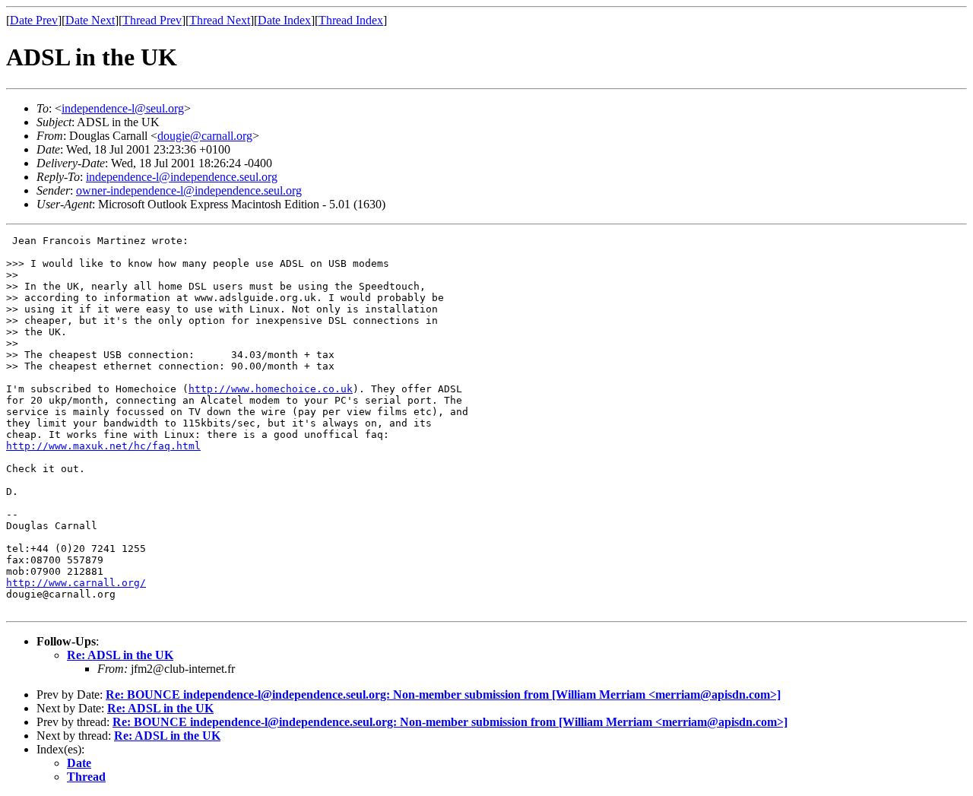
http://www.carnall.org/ (76, 582)
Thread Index (351, 20)
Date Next (90, 20)
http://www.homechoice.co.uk (271, 389)
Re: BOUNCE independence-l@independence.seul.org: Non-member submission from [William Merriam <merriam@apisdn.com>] (443, 694)
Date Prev (34, 20)
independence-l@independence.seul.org (181, 176)
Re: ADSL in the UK (120, 655)
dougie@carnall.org (204, 135)
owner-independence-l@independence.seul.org (189, 190)
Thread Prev (152, 20)
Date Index (284, 20)
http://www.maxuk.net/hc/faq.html (103, 446)
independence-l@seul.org (123, 108)
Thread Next (219, 20)
